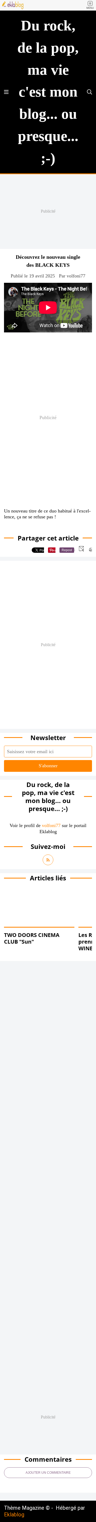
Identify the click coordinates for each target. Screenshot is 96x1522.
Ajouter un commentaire (48, 1473)
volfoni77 (51, 825)
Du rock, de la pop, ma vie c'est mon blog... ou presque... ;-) (48, 91)
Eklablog (14, 1514)
